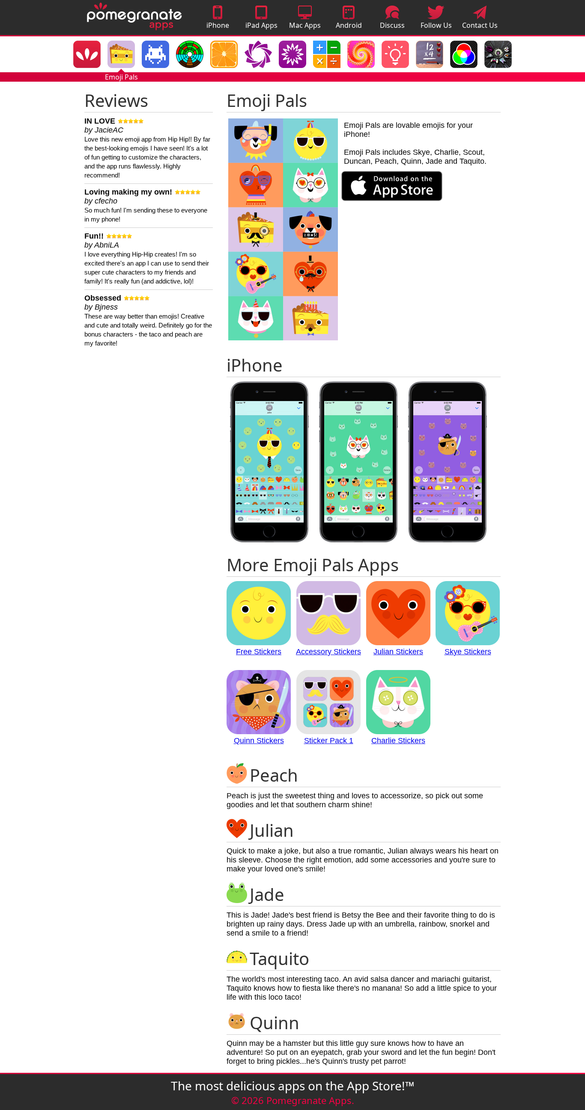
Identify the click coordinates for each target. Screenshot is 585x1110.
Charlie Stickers (398, 740)
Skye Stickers (468, 651)
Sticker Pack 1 (328, 740)
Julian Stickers (398, 651)
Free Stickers (258, 651)
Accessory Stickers (328, 651)
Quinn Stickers (259, 740)
